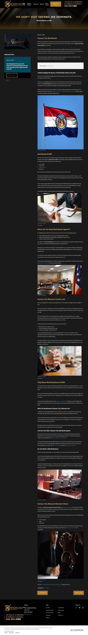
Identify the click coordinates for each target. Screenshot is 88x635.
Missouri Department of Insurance (58, 437)
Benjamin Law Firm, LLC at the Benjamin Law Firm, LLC (63, 91)
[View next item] (10, 80)
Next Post (78, 592)
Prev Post (42, 592)
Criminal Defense (49, 610)
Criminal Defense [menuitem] (29, 4)
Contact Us (60, 615)
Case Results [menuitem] (47, 4)
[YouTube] (79, 607)
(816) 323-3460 (49, 65)
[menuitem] (5, 632)
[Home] (14, 4)
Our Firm (48, 607)
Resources (48, 615)
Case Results (61, 607)
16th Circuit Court (56, 445)
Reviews (48, 617)
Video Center (61, 610)
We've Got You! (56, 4)
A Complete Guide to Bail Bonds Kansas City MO (52, 584)
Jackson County (42, 167)
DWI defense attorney (43, 263)
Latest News (46, 588)
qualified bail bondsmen (71, 445)
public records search (67, 507)
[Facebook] (76, 607)
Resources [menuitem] (36, 4)
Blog (59, 612)
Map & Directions (27, 614)
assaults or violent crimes (61, 401)
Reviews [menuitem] (42, 4)
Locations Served (49, 612)
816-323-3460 (70, 6)
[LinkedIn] (83, 607)
